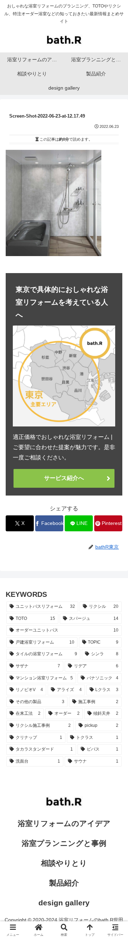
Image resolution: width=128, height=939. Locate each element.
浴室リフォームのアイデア (64, 823)
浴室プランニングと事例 (64, 843)
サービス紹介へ (64, 478)
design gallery (64, 903)
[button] (114, 866)
